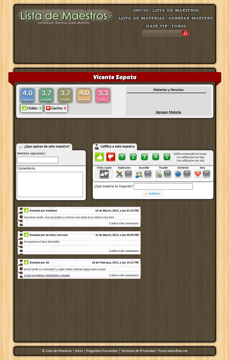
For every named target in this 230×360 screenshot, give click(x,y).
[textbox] (163, 186)
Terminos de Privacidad (138, 351)
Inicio (79, 351)
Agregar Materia (168, 112)
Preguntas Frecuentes (102, 351)
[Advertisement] (115, 50)
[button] (153, 194)
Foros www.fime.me (173, 351)
